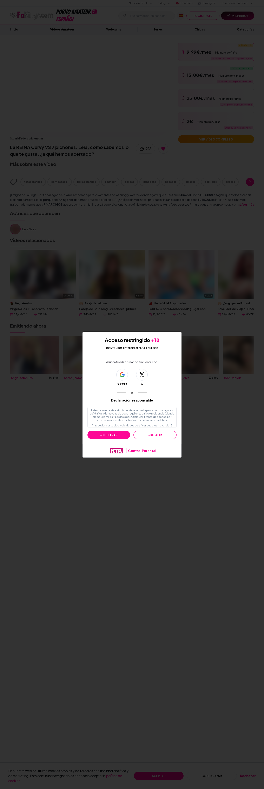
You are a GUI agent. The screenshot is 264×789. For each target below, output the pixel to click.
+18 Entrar (109, 435)
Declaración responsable (132, 400)
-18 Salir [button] (155, 435)
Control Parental (142, 450)
